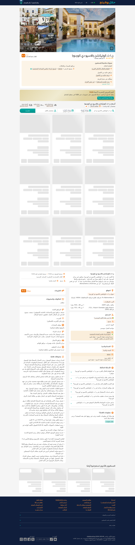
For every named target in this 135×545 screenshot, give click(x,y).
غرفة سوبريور (106, 84)
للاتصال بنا (88, 510)
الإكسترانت (40, 507)
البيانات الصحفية (62, 507)
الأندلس (99, 10)
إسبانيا (105, 10)
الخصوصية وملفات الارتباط (84, 505)
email (55, 539)
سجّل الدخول (35, 2)
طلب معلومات (109, 421)
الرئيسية (111, 10)
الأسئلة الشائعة (87, 507)
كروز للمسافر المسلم (37, 505)
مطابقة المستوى (86, 500)
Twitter (32, 539)
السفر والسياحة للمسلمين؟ (108, 502)
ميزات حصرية (39, 510)
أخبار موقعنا (64, 505)
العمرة (113, 505)
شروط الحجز (87, 502)
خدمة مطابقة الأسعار (109, 507)
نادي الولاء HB (78, 2)
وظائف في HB (39, 502)
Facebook (29, 539)
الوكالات (65, 510)
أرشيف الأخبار (63, 502)
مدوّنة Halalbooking (61, 500)
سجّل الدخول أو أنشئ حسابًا (105, 98)
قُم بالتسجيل (26, 2)
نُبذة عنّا (113, 500)
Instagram (21, 539)
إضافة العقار (39, 500)
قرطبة (93, 10)
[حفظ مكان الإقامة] (111, 48)
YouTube (25, 539)
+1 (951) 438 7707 (42, 539)
